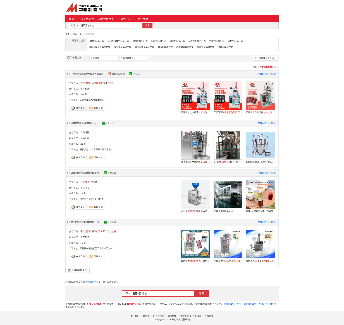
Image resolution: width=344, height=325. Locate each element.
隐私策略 (184, 315)
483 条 (83, 94)
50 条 (83, 242)
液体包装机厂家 (96, 40)
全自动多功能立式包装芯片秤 (228, 162)
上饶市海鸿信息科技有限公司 (85, 172)
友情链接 (209, 315)
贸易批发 (84, 138)
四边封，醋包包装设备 (195, 260)
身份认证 (136, 73)
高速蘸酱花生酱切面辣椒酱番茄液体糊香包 (195, 162)
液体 (97, 83)
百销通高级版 (118, 73)
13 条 (83, 193)
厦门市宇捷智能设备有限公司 (85, 222)
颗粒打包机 (92, 182)
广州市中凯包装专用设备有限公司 (87, 73)
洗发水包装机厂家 (197, 40)
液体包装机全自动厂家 (99, 47)
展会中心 (126, 18)
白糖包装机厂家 (158, 40)
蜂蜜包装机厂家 (225, 47)
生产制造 (84, 88)
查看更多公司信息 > (267, 73)
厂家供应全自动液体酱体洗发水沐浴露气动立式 (195, 112)
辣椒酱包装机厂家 (185, 47)
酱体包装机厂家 (165, 47)
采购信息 (86, 18)
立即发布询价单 (93, 282)
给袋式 (109, 231)
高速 (108, 83)
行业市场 (143, 18)
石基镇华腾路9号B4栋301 (92, 100)
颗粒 (85, 83)
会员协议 (196, 315)
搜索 (147, 25)
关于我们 (135, 315)
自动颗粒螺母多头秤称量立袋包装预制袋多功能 (260, 161)
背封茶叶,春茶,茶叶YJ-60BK (228, 260)
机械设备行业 (105, 18)
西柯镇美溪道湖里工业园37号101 (96, 248)
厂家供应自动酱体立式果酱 (260, 112)
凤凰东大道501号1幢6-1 (91, 199)
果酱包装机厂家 (177, 40)
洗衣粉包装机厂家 (205, 47)
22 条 (83, 143)
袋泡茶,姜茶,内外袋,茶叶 (260, 260)
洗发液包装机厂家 (122, 47)
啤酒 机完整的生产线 (223, 211)
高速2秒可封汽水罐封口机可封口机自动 (260, 211)
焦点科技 (176, 319)
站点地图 (172, 315)
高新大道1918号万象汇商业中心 (95, 149)
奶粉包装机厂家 (216, 40)
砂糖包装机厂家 (235, 40)
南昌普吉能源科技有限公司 (84, 123)
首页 (71, 18)
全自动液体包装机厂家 (118, 40)
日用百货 (84, 132)
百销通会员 (75, 57)
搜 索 (201, 293)
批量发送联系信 (266, 58)
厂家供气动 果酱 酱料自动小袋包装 (228, 112)
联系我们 (147, 315)
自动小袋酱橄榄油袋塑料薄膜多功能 (195, 211)
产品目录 (77, 34)
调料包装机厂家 (140, 40)
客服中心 (159, 315)
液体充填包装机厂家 (144, 47)
